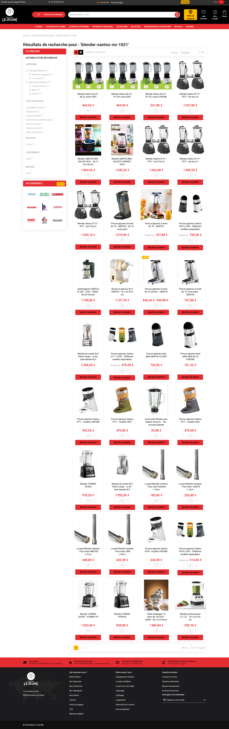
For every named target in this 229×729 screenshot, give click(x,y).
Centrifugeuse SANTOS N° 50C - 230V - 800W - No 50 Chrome (88, 291)
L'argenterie (120, 700)
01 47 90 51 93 (57, 2)
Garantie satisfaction (170, 681)
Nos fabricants (75, 681)
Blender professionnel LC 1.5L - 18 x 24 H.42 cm (190, 616)
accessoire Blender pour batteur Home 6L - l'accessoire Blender (156, 422)
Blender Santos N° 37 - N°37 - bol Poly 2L (88, 225)
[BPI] (44, 207)
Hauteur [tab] (30, 138)
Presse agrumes (35, 115)
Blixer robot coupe (35, 132)
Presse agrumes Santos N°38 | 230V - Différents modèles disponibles (190, 551)
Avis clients (74, 695)
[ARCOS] (32, 194)
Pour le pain (38, 78)
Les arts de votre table (125, 686)
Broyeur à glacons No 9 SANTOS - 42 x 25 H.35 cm (122, 291)
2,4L (29, 159)
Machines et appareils (42, 74)
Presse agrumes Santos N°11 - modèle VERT (122, 421)
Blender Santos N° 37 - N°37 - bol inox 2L (190, 160)
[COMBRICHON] (57, 220)
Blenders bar (33, 111)
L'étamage (120, 691)
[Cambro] (57, 194)
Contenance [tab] (32, 152)
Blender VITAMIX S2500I (88, 485)
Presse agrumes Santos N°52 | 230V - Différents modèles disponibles (190, 226)
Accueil (26, 35)
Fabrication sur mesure (125, 705)
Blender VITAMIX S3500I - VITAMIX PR (88, 615)
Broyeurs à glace (35, 124)
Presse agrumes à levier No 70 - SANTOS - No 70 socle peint (122, 226)
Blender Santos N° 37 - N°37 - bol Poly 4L (156, 160)
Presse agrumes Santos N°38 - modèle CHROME (156, 550)
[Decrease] (83, 111)
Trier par (174, 52)
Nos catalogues (75, 691)
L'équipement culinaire (125, 677)
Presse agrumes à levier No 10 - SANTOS (156, 225)
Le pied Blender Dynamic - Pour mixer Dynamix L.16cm (156, 486)
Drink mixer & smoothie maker (40, 119)
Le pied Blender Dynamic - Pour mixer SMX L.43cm (122, 551)
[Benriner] (44, 194)
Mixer (35, 90)
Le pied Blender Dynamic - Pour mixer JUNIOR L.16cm (190, 486)
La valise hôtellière (123, 681)
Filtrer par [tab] (32, 51)
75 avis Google (117, 2)
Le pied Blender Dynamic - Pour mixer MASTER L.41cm (88, 551)
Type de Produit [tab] (35, 101)
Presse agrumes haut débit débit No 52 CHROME (190, 356)
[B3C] (32, 207)
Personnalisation (123, 709)
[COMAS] (57, 207)
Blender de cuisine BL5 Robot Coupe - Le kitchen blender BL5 (88, 356)
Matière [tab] (30, 167)
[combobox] (124, 15)
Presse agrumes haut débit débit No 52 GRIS (156, 355)
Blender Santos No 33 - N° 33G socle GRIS (122, 95)
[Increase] (93, 111)
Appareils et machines (39, 82)
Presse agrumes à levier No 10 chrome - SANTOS (156, 290)
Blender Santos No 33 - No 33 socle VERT (88, 95)
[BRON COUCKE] (44, 220)
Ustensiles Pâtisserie (38, 70)
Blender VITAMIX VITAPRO (122, 615)
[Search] (177, 14)
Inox (29, 173)
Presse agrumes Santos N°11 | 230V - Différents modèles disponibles (122, 356)
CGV (71, 709)
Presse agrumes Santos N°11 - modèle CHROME (88, 421)
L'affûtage (120, 695)
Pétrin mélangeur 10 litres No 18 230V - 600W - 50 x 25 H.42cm (156, 616)
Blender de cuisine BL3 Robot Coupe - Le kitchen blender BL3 (122, 486)
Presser (36, 93)
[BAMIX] (32, 220)
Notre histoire (75, 677)
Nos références (75, 686)
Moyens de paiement (171, 686)
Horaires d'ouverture (170, 691)
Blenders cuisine (35, 128)
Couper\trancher (40, 86)
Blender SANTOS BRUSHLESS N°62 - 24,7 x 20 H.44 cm (88, 161)
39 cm (30, 144)
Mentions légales (76, 714)
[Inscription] (204, 699)
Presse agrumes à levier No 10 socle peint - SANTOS (190, 291)
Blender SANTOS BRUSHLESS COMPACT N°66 (122, 161)
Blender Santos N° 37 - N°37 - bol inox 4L (190, 95)
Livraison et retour (169, 677)
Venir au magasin (76, 705)
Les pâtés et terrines (36, 107)
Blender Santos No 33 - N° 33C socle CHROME (156, 95)
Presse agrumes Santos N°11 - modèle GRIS (190, 421)
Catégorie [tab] (31, 64)
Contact (185, 2)
